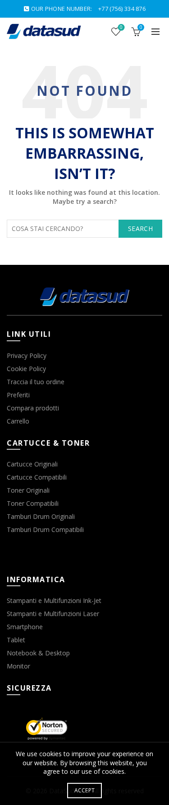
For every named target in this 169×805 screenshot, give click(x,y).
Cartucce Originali (32, 464)
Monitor (18, 666)
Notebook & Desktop (38, 653)
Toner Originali (28, 490)
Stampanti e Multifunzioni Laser (53, 613)
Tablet (16, 640)
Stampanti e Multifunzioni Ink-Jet (54, 600)
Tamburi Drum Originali (41, 516)
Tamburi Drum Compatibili (45, 529)
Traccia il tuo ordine (35, 381)
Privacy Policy (26, 355)
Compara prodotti (33, 408)
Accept (84, 790)
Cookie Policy (26, 368)
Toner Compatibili (33, 503)
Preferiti (18, 395)
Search (140, 228)
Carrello (18, 421)
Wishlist (121, 27)
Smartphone (25, 626)
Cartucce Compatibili (37, 477)
